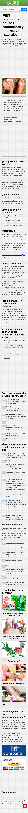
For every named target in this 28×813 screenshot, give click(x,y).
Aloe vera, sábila (10, 500)
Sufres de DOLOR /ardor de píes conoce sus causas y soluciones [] (13, 254)
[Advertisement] (14, 63)
